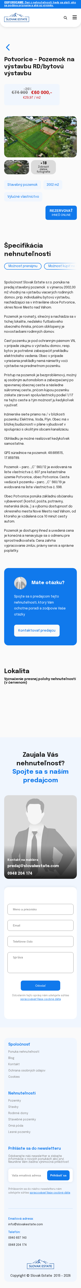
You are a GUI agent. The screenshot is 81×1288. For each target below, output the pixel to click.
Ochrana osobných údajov (26, 1070)
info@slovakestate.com (25, 1224)
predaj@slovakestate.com (33, 866)
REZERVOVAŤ (61, 213)
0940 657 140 (17, 1237)
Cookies (14, 1076)
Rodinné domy (18, 1113)
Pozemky (14, 1100)
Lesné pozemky (19, 1132)
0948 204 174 (19, 873)
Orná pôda (15, 1125)
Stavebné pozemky (22, 1119)
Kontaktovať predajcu (36, 630)
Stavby (13, 1107)
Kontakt (14, 1064)
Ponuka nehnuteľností (23, 1051)
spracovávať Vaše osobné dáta (40, 999)
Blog (11, 1058)
